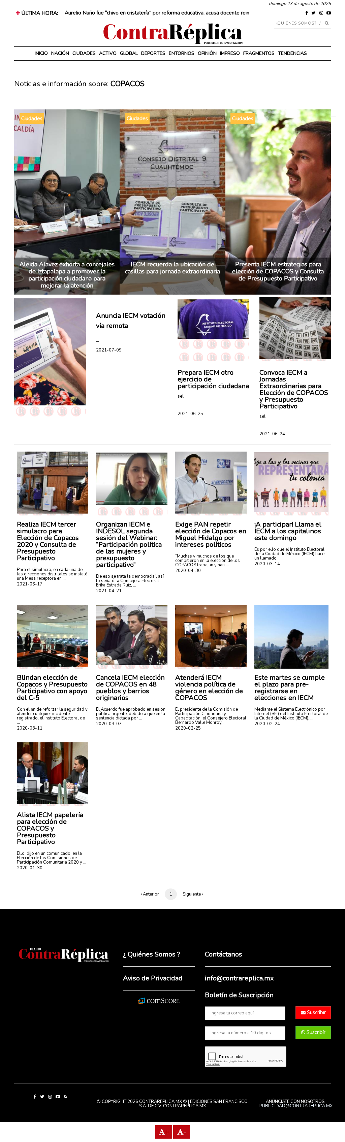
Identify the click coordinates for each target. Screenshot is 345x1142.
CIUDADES (84, 53)
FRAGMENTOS (259, 53)
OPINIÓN (207, 53)
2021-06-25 (190, 414)
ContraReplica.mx (184, 1106)
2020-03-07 (109, 724)
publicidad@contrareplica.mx (296, 1106)
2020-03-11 (29, 728)
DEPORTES (153, 53)
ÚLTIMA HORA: (39, 13)
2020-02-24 (267, 724)
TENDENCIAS (292, 53)
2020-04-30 (188, 571)
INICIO (41, 53)
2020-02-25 (188, 728)
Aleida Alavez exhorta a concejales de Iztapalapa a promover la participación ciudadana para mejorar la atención (67, 275)
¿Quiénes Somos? (296, 23)
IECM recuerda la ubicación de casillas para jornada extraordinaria (172, 267)
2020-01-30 (29, 868)
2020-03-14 (267, 564)
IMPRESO (230, 53)
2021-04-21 (109, 591)
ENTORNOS (181, 53)
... (97, 340)
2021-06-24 (272, 434)
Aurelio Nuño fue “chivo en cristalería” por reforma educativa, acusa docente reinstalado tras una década (185, 12)
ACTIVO (108, 53)
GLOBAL (129, 53)
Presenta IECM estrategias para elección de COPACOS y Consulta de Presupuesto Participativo (278, 271)
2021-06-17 (29, 584)
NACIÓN (60, 53)
